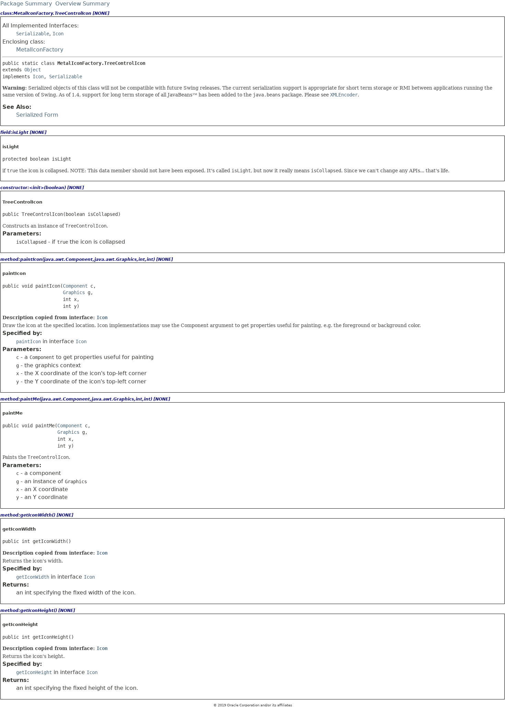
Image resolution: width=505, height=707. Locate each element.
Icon (58, 33)
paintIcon (28, 341)
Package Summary (26, 3)
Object (32, 69)
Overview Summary (82, 3)
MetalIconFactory (39, 49)
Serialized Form (37, 115)
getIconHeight (34, 672)
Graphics (74, 292)
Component (75, 286)
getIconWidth (32, 577)
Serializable (32, 33)
